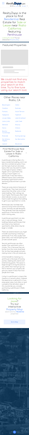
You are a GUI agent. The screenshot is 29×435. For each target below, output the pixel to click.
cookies (17, 6)
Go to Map (14, 322)
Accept (24, 6)
